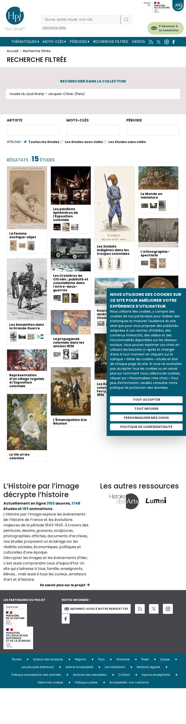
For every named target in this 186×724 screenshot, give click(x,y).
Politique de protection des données (36, 675)
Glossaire (123, 659)
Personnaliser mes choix (146, 417)
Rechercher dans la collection (93, 81)
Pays (101, 659)
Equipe (165, 659)
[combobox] (33, 130)
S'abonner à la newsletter (169, 28)
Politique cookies (86, 682)
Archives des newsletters (90, 675)
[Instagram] (168, 609)
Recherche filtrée (110, 41)
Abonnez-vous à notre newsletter (99, 609)
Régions (80, 659)
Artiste (14, 120)
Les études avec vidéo (84, 142)
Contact (124, 675)
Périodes (78, 41)
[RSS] (140, 609)
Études (16, 659)
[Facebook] (66, 619)
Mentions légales (148, 667)
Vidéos (138, 41)
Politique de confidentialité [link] (146, 427)
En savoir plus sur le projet (63, 585)
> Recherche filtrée (54, 27)
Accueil (12, 51)
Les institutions (115, 667)
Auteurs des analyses (48, 659)
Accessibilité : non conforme (129, 682)
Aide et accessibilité (79, 667)
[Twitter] (154, 609)
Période (134, 120)
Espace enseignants (156, 675)
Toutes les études (43, 142)
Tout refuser (146, 408)
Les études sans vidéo (127, 142)
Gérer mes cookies (50, 682)
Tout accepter (146, 399)
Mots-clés (53, 41)
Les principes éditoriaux (38, 667)
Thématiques (24, 41)
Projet (145, 659)
